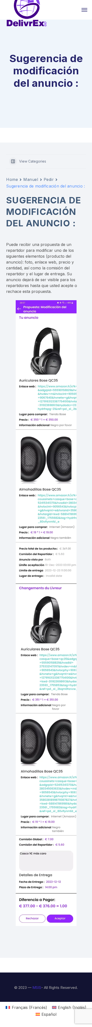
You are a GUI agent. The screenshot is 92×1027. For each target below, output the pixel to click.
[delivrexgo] (27, 9)
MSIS (36, 987)
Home (12, 179)
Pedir (49, 179)
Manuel (30, 179)
